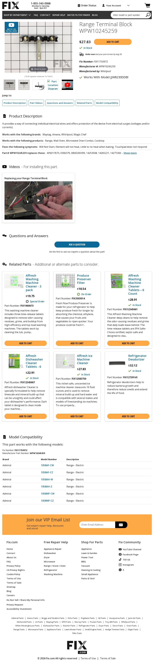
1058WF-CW (47, 493)
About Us (11, 557)
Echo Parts (72, 618)
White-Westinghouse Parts (27, 625)
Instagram (128, 564)
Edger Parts (133, 629)
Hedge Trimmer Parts (114, 629)
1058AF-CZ (47, 472)
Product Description (15, 102)
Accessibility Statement (19, 608)
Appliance (86, 548)
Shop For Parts (92, 542)
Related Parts (84, 102)
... (129, 153)
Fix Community (130, 542)
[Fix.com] (12, 5)
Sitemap (11, 586)
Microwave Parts (35, 629)
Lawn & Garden (89, 553)
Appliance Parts (54, 629)
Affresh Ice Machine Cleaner (84, 359)
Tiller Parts (77, 633)
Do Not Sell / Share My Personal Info (22, 600)
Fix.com (12, 542)
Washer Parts (69, 625)
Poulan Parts (96, 622)
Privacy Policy (14, 565)
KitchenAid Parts (24, 622)
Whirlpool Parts (128, 622)
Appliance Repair (53, 548)
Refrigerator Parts (87, 625)
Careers (11, 595)
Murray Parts (80, 622)
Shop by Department (16, 15)
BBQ (83, 561)
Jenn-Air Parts (134, 618)
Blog (95, 15)
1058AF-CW (47, 465)
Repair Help (58, 15)
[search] (148, 14)
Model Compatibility (107, 102)
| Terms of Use (87, 658)
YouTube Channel (132, 549)
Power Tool (87, 557)
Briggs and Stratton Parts (53, 618)
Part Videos (36, 102)
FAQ (36, 15)
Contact (45, 15)
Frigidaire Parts (88, 618)
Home (10, 548)
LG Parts (39, 622)
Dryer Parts (104, 625)
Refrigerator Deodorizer (137, 357)
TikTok (126, 559)
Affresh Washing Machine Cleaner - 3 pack (33, 283)
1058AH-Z (46, 486)
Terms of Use (14, 578)
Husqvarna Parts (117, 618)
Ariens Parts (32, 618)
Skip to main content (77, 3)
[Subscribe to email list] (121, 524)
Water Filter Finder (78, 15)
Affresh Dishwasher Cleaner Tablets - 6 (34, 361)
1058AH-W (47, 479)
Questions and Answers (60, 102)
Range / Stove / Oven (55, 565)
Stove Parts (117, 625)
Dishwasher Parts (51, 625)
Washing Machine (53, 574)
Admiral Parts (17, 618)
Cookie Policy (13, 574)
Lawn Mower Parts (73, 629)
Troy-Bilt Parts (111, 622)
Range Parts (19, 629)
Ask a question (77, 244)
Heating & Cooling (90, 569)
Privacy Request (15, 604)
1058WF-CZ (47, 500)
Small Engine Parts (93, 629)
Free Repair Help (56, 542)
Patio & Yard (87, 578)
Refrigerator (50, 569)
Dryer (47, 557)
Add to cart (113, 42)
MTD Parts (66, 622)
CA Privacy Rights (16, 569)
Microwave (49, 561)
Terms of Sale (14, 582)
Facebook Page (130, 554)
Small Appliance (89, 574)
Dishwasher (50, 553)
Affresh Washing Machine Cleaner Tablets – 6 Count (136, 284)
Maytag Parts (52, 622)
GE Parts (102, 618)
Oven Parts (131, 625)
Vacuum (85, 565)
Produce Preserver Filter (84, 279)
